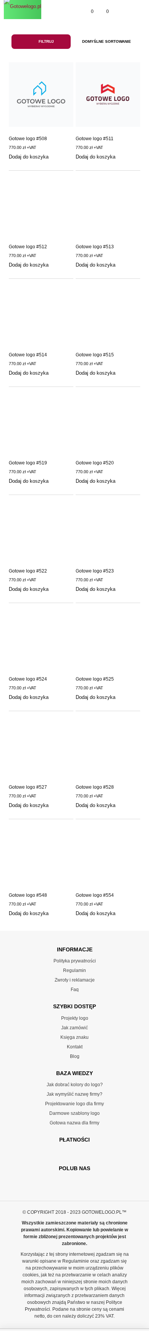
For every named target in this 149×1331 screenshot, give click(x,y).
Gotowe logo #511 (94, 138)
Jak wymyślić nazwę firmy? (74, 1094)
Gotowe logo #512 (28, 246)
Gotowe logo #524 (28, 679)
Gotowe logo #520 (95, 463)
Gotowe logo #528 (95, 787)
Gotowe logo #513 (95, 246)
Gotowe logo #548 (28, 895)
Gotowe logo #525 (95, 679)
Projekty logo (74, 1018)
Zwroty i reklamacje (75, 980)
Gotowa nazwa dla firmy (74, 1123)
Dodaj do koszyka (29, 157)
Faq (75, 989)
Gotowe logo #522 (28, 571)
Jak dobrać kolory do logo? (75, 1084)
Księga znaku (74, 1037)
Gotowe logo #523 (95, 571)
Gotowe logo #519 (28, 463)
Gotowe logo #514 (28, 355)
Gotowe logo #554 (95, 895)
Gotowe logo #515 (95, 355)
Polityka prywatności (74, 961)
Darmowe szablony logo (74, 1113)
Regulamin (74, 970)
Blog (74, 1056)
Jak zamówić (74, 1027)
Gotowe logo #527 (28, 787)
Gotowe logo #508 (28, 138)
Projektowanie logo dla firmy (74, 1103)
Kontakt (75, 1047)
